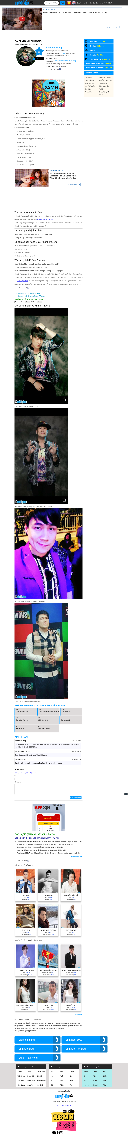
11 (100, 41)
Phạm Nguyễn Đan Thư (26, 1005)
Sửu (61, 1080)
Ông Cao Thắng (48, 930)
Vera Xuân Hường (104, 77)
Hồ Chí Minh (48, 934)
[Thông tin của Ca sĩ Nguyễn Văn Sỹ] (71, 893)
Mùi (61, 1071)
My (85, 1076)
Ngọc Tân (48, 1005)
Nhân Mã (30, 1076)
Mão (52, 1085)
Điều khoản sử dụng (64, 1105)
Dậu (51, 1076)
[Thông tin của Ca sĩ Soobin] (25, 893)
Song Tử (30, 1085)
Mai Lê (101, 89)
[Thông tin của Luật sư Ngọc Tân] (48, 1002)
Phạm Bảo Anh (89, 80)
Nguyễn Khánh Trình (105, 80)
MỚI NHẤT (108, 3)
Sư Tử (20, 1071)
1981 (104, 41)
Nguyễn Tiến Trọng (48, 970)
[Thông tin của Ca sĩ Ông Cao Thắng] (48, 927)
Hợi (71, 1076)
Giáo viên (71, 972)
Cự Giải (40, 1085)
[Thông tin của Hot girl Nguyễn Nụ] (71, 1002)
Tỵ (71, 1085)
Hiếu (104, 1076)
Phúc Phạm (88, 77)
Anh (104, 1080)
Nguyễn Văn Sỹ (71, 895)
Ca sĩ (78, 3)
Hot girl (85, 3)
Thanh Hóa (71, 899)
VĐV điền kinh (48, 972)
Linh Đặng (88, 89)
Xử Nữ (29, 1071)
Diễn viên (91, 3)
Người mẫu (99, 3)
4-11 (64, 53)
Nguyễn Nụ (71, 1005)
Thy (104, 1085)
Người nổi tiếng (19, 44)
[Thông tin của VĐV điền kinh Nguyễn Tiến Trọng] (48, 968)
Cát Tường (71, 930)
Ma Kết (39, 1076)
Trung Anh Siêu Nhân (71, 970)
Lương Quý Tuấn (26, 970)
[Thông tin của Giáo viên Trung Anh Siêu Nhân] (71, 968)
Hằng (95, 1080)
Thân (72, 1071)
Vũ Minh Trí (88, 92)
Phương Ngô (103, 83)
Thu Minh (48, 895)
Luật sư (48, 1007)
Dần (71, 1080)
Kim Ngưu (21, 1085)
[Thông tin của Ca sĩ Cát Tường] (71, 927)
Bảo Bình (21, 1080)
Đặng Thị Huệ (89, 83)
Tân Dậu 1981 (22, 281)
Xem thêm (78, 1014)
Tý (51, 1080)
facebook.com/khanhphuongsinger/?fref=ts (66, 61)
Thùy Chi (26, 930)
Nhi (85, 1080)
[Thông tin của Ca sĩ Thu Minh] (48, 893)
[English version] (74, 4)
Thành (86, 1071)
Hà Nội (26, 899)
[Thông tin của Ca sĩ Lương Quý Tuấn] (25, 968)
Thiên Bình (41, 1071)
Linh (104, 1071)
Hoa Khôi (26, 1007)
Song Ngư (31, 1080)
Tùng (95, 1071)
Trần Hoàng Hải (104, 86)
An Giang (71, 934)
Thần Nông (106, 59)
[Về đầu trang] (126, 1134)
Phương (86, 1085)
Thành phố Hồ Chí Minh (45, 219)
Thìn (62, 1085)
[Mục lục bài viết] (126, 793)
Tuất (61, 1076)
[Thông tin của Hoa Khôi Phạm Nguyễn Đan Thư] (25, 1002)
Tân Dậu (100, 55)
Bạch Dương (41, 1080)
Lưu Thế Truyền (90, 86)
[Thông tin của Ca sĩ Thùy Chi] (25, 927)
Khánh (95, 1085)
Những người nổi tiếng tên (28, 293)
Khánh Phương (37, 44)
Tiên (94, 1076)
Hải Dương (26, 934)
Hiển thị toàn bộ (76, 856)
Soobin (25, 895)
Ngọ (51, 1071)
